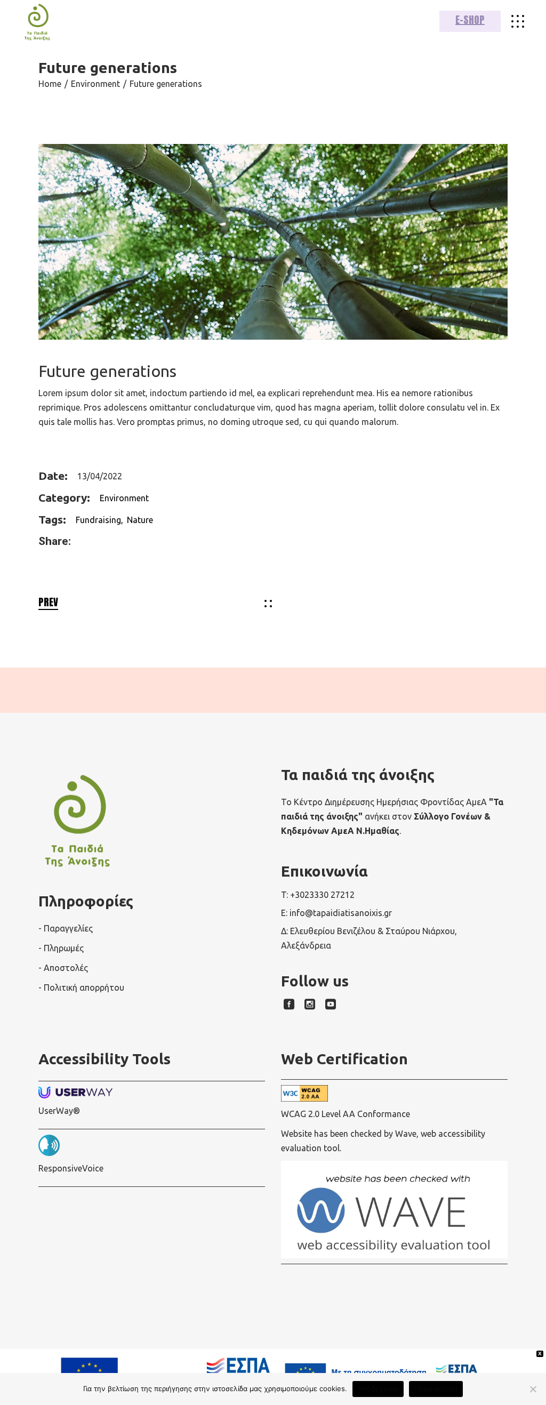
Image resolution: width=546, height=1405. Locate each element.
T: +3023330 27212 (318, 895)
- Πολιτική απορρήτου (81, 987)
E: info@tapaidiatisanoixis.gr (336, 913)
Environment (124, 498)
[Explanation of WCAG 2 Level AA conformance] (394, 1093)
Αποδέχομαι (378, 1388)
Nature (140, 520)
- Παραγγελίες (65, 928)
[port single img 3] (273, 242)
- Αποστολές (63, 968)
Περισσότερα (435, 1388)
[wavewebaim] (517, 21)
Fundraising (98, 520)
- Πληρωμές (61, 948)
